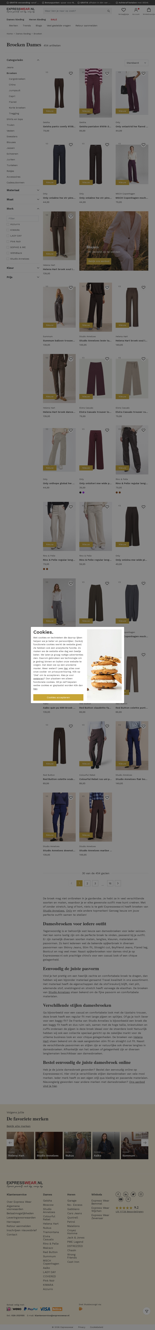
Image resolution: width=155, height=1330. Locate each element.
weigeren (38, 678)
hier (66, 668)
